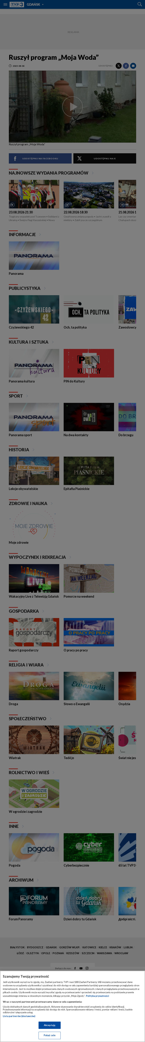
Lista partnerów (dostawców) (19, 1016)
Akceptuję (49, 1025)
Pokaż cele (50, 1035)
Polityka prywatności (97, 995)
